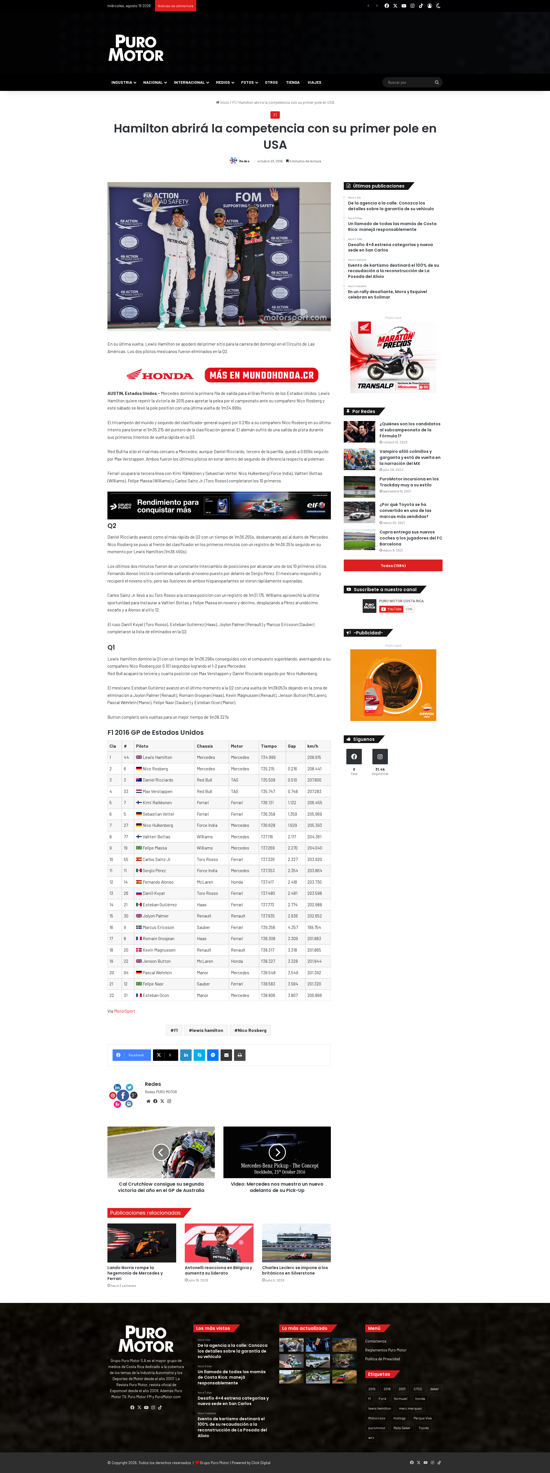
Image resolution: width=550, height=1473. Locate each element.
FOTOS (247, 82)
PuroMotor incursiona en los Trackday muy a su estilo (409, 482)
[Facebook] (155, 1101)
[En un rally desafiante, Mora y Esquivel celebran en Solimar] (344, 1361)
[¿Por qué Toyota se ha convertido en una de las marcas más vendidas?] (359, 512)
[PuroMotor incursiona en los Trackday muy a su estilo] (359, 487)
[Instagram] (169, 1101)
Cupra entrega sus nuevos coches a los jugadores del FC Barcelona (411, 538)
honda (420, 1398)
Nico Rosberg (252, 1030)
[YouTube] (146, 1407)
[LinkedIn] (186, 1055)
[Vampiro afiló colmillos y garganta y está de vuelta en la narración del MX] (359, 459)
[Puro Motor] (136, 48)
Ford (382, 1398)
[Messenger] (213, 1055)
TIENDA (293, 82)
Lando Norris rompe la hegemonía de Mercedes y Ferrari (135, 1273)
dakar (434, 1389)
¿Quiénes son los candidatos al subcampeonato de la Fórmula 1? (410, 430)
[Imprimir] (239, 1055)
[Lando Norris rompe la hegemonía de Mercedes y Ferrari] (141, 1242)
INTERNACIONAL (189, 82)
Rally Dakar (402, 1428)
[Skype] (199, 1055)
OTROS (271, 82)
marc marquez (410, 1408)
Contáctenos (375, 1340)
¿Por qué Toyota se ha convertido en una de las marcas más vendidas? (405, 510)
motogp (399, 1418)
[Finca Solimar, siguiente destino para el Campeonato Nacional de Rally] (344, 1377)
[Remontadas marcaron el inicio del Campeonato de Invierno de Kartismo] (318, 1377)
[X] (162, 1101)
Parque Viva (423, 1418)
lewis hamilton (207, 1030)
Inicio (224, 102)
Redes (244, 161)
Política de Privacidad (382, 1358)
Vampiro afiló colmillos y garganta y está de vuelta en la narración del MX (410, 457)
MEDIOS (223, 82)
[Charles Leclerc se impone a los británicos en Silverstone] (296, 1242)
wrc (371, 1437)
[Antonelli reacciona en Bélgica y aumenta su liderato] (219, 1242)
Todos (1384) (393, 565)
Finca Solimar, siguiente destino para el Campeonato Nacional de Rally (256, 5)
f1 (176, 1030)
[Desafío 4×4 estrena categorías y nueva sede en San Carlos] (344, 1345)
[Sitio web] (148, 1101)
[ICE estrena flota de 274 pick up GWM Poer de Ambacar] (318, 1361)
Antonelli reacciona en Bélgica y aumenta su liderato (218, 1270)
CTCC (418, 1389)
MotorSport (124, 1011)
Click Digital (261, 1462)
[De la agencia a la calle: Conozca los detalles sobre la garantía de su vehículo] (291, 1345)
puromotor (377, 1428)
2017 (402, 1389)
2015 (372, 1389)
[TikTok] (159, 1407)
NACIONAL (153, 82)
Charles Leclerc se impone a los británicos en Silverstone (295, 1270)
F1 (233, 102)
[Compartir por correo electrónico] (226, 1055)
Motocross (376, 1418)
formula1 (400, 1398)
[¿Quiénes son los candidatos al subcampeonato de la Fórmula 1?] (359, 432)
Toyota (424, 1428)
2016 (387, 1389)
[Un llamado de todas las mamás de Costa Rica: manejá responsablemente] (318, 1345)
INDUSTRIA (121, 82)
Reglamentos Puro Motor (385, 1349)
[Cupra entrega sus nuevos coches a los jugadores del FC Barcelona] (359, 539)
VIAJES (314, 82)
